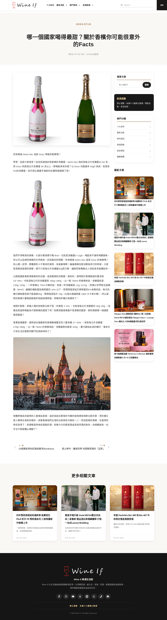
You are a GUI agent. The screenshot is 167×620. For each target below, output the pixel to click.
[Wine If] (83, 576)
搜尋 (147, 85)
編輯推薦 (134, 157)
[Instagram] (66, 596)
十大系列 (50, 5)
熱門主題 (87, 24)
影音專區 (134, 151)
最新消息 (60, 5)
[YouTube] (73, 596)
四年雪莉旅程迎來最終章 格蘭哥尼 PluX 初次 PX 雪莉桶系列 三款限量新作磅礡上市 (34, 519)
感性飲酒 (79, 24)
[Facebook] (59, 596)
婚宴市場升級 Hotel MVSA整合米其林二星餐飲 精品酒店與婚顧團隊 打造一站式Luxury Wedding (133, 241)
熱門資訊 (73, 5)
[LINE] (87, 596)
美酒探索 (86, 5)
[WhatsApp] (94, 596)
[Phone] (101, 596)
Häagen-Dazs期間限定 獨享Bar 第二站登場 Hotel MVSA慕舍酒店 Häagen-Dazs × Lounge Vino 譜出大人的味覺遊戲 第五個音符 (134, 318)
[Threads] (80, 596)
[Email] (108, 596)
